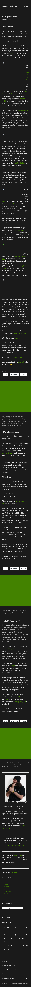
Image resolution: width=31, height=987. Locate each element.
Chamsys (14, 94)
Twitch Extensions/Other (10, 970)
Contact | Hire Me (8, 978)
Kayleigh (21, 362)
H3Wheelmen (7, 453)
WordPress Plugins (8, 965)
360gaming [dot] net (19, 416)
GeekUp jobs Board (19, 163)
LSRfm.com (21, 697)
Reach (24, 423)
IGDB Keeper (17, 855)
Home (4, 961)
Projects (5, 974)
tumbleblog (19, 338)
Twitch (6, 887)
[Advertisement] (15, 396)
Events (12, 418)
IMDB (6, 889)
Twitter (6, 894)
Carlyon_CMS (6, 418)
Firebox (19, 421)
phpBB (4, 201)
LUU (19, 419)
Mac (22, 419)
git (27, 421)
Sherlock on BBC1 (17, 357)
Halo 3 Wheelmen (13, 649)
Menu (26, 6)
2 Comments (12, 613)
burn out (6, 612)
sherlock (4, 425)
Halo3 (8, 419)
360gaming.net (20, 702)
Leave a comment (17, 425)
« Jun (7, 953)
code (15, 421)
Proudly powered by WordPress (20, 983)
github (4, 423)
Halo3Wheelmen (22, 111)
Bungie (11, 421)
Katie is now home (20, 333)
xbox (24, 612)
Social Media (6, 766)
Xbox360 (4, 421)
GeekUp (17, 418)
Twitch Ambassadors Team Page (15, 845)
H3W (21, 418)
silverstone (16, 612)
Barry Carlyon (9, 6)
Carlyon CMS (19, 230)
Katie (16, 419)
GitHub (14, 204)
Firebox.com (10, 144)
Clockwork (13, 53)
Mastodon (7, 891)
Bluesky (6, 882)
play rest (19, 423)
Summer (7, 26)
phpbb (15, 423)
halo (8, 423)
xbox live (4, 613)
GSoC (14, 610)
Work (25, 419)
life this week (10, 432)
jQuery (12, 419)
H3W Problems (11, 621)
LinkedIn (14, 872)
